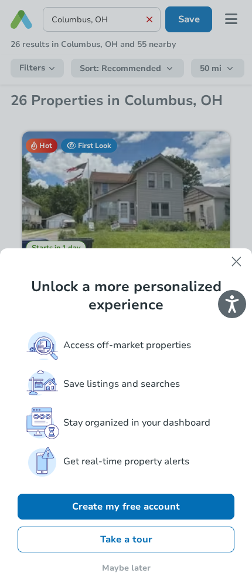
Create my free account (126, 506)
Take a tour (126, 539)
